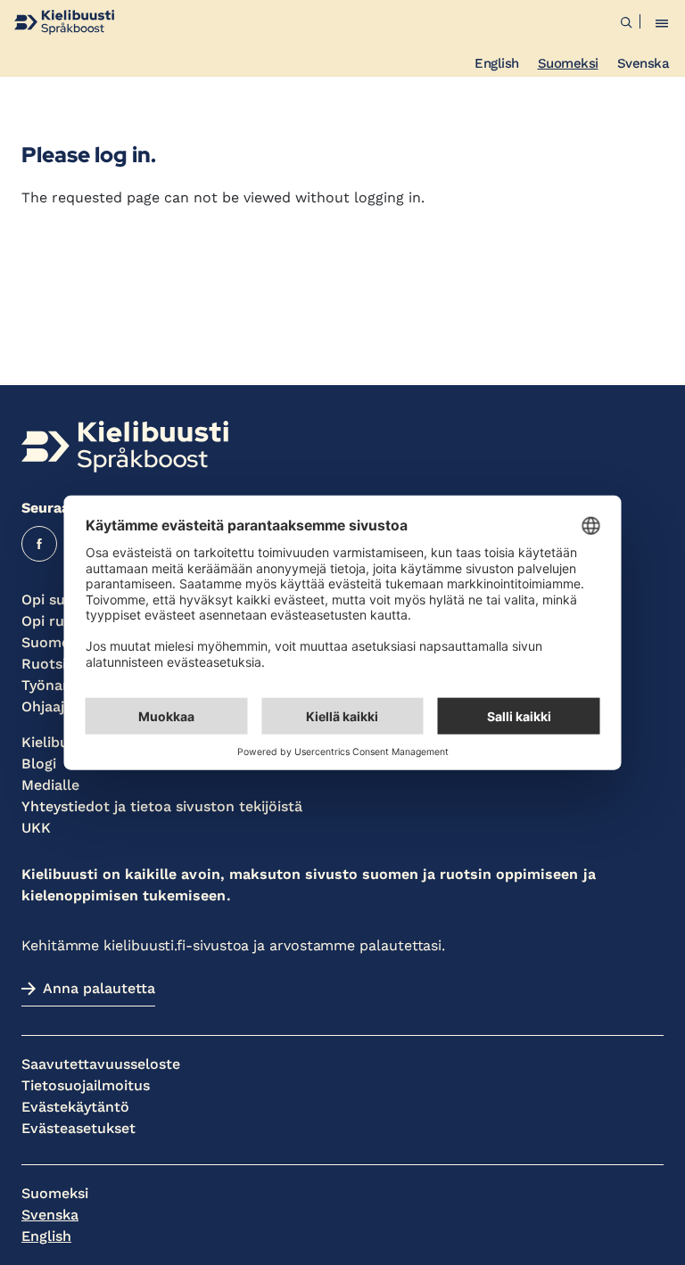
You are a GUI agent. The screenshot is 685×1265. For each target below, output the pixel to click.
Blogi (38, 763)
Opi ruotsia (59, 620)
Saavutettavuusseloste (100, 1064)
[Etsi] (626, 22)
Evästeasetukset (78, 1128)
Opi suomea (62, 599)
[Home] (124, 446)
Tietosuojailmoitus (85, 1085)
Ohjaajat (49, 706)
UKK (36, 827)
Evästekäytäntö (75, 1106)
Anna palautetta (99, 988)
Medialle (50, 784)
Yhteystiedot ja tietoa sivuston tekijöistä (161, 806)
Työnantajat (62, 685)
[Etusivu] (64, 22)
